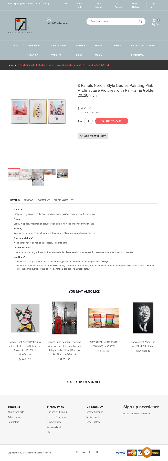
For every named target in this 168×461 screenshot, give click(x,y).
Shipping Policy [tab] (64, 200)
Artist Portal (80, 5)
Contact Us (13, 422)
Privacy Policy (54, 422)
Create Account (98, 5)
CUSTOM (117, 45)
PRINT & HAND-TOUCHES (58, 50)
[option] (38, 124)
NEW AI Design (98, 50)
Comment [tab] (44, 200)
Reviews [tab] (28, 200)
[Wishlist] (25, 335)
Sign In (153, 5)
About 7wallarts (16, 412)
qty (80, 121)
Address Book (54, 427)
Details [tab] (15, 200)
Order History (135, 5)
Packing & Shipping (57, 412)
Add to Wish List (95, 136)
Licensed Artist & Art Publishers (143, 50)
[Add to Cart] (13, 335)
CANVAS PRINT (80, 50)
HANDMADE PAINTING (34, 50)
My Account (119, 5)
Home (16, 45)
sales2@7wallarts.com (58, 23)
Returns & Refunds (57, 417)
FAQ (49, 432)
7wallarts (29, 452)
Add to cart (113, 121)
